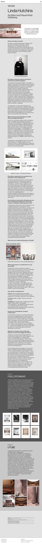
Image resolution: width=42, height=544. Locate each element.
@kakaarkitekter (23, 519)
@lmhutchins (16, 519)
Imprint (23, 539)
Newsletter (4, 542)
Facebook (3, 540)
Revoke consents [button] (25, 542)
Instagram (4, 539)
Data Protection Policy (27, 540)
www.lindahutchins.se (16, 518)
